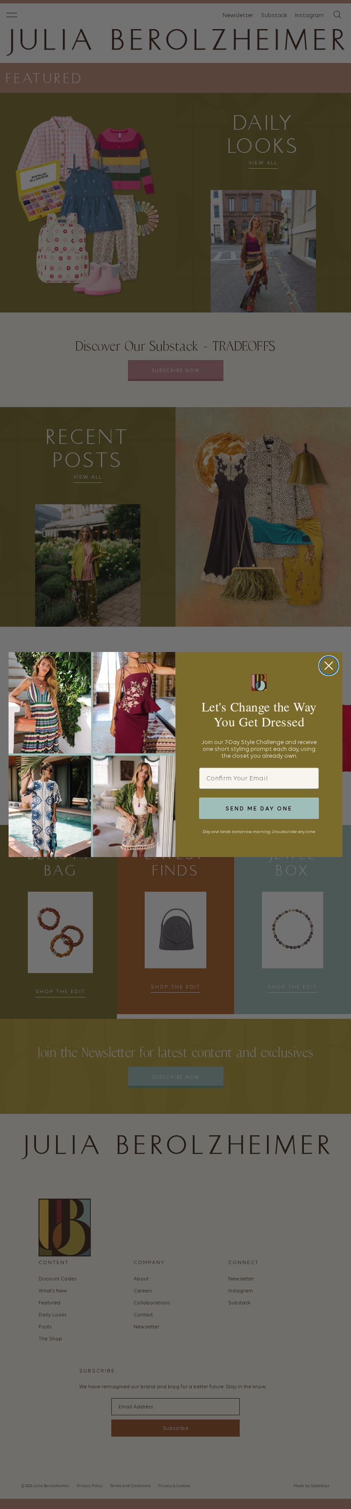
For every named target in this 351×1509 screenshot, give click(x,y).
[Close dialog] (328, 665)
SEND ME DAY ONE (259, 808)
